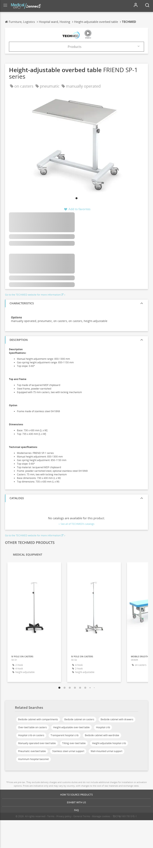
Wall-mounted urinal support (106, 751)
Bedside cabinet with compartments (38, 719)
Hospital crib (103, 727)
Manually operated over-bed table (37, 743)
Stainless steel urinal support (68, 751)
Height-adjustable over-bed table (71, 727)
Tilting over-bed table (74, 743)
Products (74, 46)
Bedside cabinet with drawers (117, 719)
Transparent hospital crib (64, 735)
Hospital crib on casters (31, 735)
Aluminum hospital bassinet (33, 759)
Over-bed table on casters (32, 727)
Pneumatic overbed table (32, 751)
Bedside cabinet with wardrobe (102, 735)
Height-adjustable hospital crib (109, 743)
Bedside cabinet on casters (79, 719)
